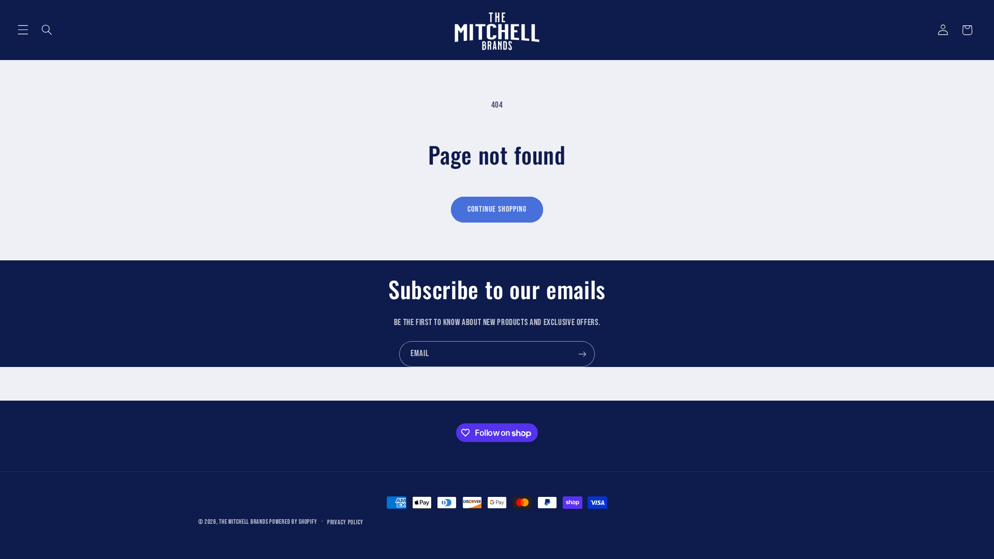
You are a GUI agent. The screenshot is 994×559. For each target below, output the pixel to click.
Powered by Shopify (293, 522)
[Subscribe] (582, 353)
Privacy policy (345, 522)
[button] (23, 30)
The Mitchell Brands (243, 522)
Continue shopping (497, 209)
